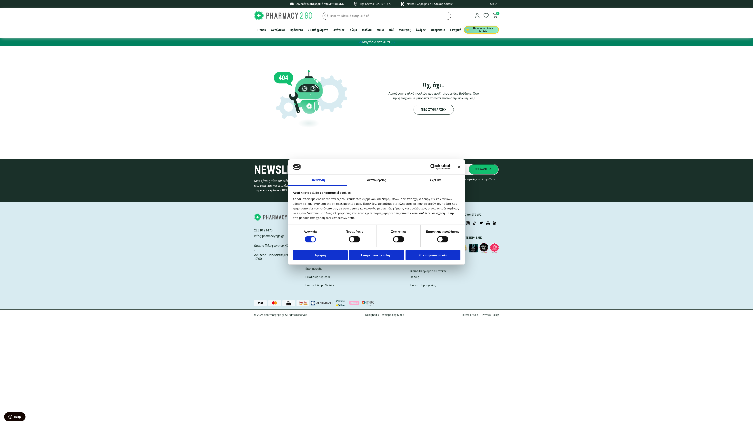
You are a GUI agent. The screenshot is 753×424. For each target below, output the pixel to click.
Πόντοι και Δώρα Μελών (483, 30)
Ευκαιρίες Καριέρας (318, 277)
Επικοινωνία (314, 268)
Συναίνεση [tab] (317, 180)
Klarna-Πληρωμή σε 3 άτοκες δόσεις (428, 274)
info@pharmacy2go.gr (269, 236)
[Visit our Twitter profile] (481, 223)
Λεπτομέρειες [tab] (376, 180)
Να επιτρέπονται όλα (432, 255)
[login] (477, 16)
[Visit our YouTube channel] (488, 223)
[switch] (354, 239)
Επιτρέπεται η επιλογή (376, 255)
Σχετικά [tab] (435, 180)
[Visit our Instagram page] (468, 223)
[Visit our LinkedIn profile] (494, 223)
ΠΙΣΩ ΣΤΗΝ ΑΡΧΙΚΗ (434, 109)
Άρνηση (320, 255)
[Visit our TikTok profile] (474, 223)
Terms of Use (469, 314)
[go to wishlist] (486, 16)
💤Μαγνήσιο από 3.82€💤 (376, 42)
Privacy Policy (490, 314)
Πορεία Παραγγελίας (423, 285)
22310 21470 (263, 230)
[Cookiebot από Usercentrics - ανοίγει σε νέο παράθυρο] (433, 167)
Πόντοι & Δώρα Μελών (320, 285)
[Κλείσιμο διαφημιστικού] (459, 166)
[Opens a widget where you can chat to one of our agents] (14, 417)
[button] (326, 16)
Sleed (400, 314)
